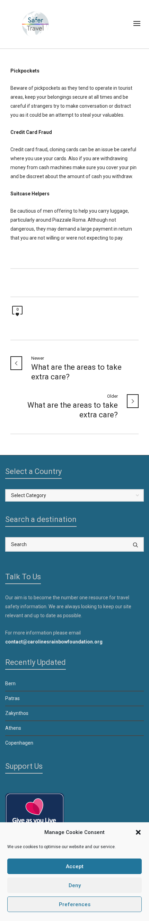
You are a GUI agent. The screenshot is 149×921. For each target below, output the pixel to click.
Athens (13, 728)
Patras (12, 698)
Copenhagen (19, 743)
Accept (75, 866)
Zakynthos (16, 713)
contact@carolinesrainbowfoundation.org (54, 641)
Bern (10, 683)
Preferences (74, 904)
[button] (138, 832)
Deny (75, 885)
